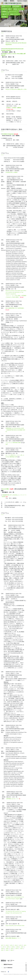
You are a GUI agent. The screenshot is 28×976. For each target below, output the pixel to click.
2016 (7, 945)
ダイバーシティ (13, 11)
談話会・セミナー (18, 9)
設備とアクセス (14, 14)
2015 (11, 945)
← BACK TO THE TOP (26, 967)
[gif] (7, 444)
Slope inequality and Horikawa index (15, 925)
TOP (2, 29)
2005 (7, 948)
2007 (22, 947)
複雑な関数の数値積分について (13, 938)
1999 (11, 950)
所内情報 (4, 16)
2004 (12, 948)
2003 (16, 948)
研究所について (6, 6)
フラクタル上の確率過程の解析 (13, 442)
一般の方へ (5, 14)
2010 (8, 947)
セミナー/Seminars (8, 967)
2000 (7, 950)
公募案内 (4, 11)
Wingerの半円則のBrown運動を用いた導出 (16, 89)
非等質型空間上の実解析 (12, 172)
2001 (2, 950)
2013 (20, 945)
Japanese (19, 0)
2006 (2, 948)
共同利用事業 (16, 6)
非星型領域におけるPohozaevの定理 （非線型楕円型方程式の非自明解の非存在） (15, 430)
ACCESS (12, 0)
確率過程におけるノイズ (12, 798)
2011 (3, 947)
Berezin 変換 (5, 489)
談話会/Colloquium (8, 964)
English (25, 0)
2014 (16, 945)
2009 (12, 947)
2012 (25, 945)
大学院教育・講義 (6, 9)
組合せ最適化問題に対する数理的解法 (15, 308)
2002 (21, 948)
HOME (5, 0)
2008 (17, 947)
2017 (2, 945)
